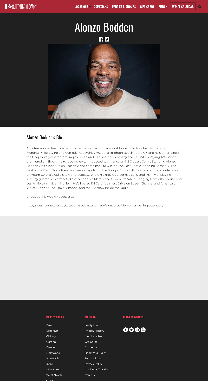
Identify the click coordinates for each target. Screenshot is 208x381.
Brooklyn (52, 331)
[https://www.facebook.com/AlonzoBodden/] (101, 39)
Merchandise (93, 336)
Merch (163, 6)
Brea (49, 325)
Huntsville (52, 358)
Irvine (50, 364)
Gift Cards (147, 6)
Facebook (125, 329)
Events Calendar (183, 6)
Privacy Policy (93, 364)
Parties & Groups (124, 6)
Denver (51, 347)
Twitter (131, 329)
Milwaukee (53, 369)
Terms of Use (93, 358)
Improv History (94, 331)
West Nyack (54, 375)
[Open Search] (199, 6)
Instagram (137, 329)
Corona (51, 342)
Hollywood (53, 353)
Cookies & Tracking (97, 369)
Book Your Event (96, 353)
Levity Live (91, 325)
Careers (90, 375)
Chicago (51, 336)
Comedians (101, 6)
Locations (82, 6)
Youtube (143, 329)
